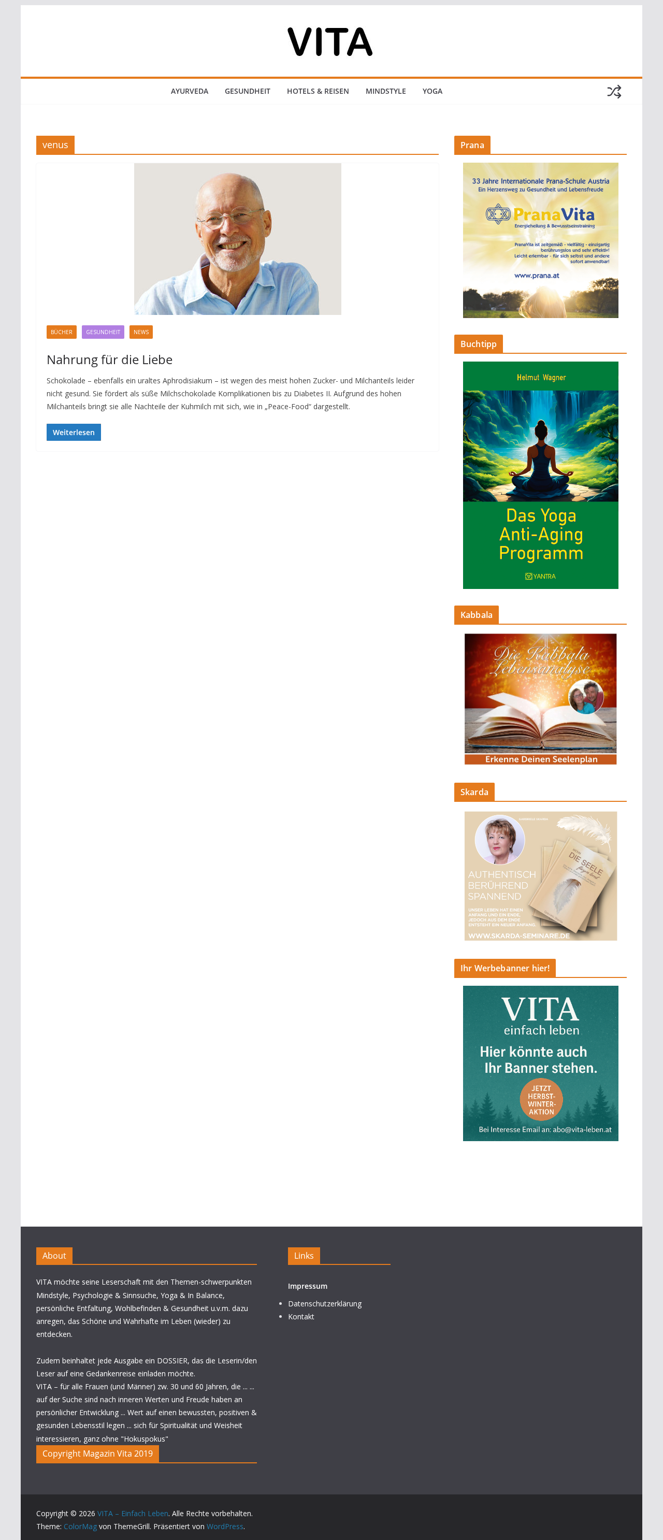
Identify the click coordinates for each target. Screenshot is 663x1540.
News (141, 332)
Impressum (307, 1286)
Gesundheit (247, 91)
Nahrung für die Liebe (109, 359)
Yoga (432, 91)
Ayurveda (189, 91)
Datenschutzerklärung (325, 1303)
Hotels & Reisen (318, 91)
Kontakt (301, 1316)
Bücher (62, 332)
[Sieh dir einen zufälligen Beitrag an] (614, 91)
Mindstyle (386, 91)
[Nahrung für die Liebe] (237, 239)
